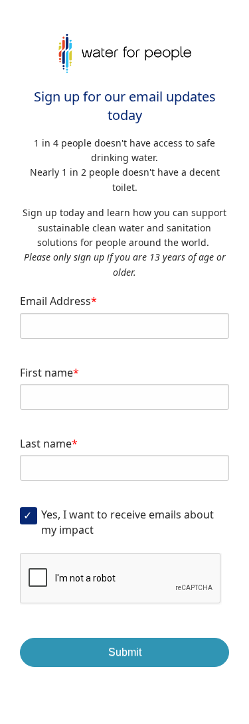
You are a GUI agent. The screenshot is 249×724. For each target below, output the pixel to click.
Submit (124, 652)
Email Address (55, 301)
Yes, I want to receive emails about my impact (127, 521)
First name (46, 372)
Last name (46, 443)
